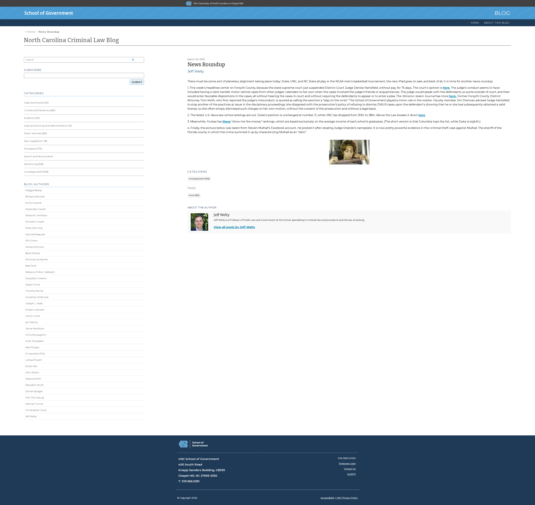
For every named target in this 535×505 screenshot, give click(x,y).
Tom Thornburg (34, 397)
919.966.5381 (191, 481)
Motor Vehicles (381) (35, 133)
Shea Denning (33, 228)
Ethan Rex (31, 366)
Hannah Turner (34, 404)
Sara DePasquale (35, 234)
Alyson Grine (32, 284)
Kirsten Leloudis (34, 309)
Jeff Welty (195, 71)
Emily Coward (33, 203)
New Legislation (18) (35, 141)
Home (31, 31)
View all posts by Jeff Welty (234, 227)
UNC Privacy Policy (347, 498)
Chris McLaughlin (35, 335)
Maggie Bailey (33, 190)
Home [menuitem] (475, 22)
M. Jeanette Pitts (35, 353)
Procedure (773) (33, 148)
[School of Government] (193, 444)
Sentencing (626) (33, 164)
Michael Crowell (34, 221)
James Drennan (34, 247)
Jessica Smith (33, 378)
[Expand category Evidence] (142, 118)
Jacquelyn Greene (35, 278)
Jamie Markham (34, 328)
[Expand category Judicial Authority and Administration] (142, 126)
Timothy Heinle (34, 291)
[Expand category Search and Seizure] (142, 156)
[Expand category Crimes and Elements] (142, 110)
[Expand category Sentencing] (142, 164)
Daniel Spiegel (34, 391)
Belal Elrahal (32, 253)
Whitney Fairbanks (36, 259)
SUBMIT (137, 82)
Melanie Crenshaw (36, 215)
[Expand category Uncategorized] (142, 172)
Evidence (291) (32, 118)
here (446, 87)
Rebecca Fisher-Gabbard (39, 272)
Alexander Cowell (35, 209)
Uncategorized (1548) (199, 179)
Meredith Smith (34, 385)
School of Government (48, 13)
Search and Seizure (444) (38, 156)
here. (453, 96)
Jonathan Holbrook (36, 297)
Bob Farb (30, 265)
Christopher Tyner (36, 410)
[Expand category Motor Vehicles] (142, 133)
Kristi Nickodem (34, 341)
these (226, 121)
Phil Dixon (31, 240)
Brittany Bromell (35, 196)
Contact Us (350, 468)
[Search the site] (132, 60)
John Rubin (32, 372)
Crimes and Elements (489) (39, 110)
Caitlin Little (32, 316)
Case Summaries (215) (36, 102)
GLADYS (351, 474)
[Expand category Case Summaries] (142, 103)
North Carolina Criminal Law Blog (71, 40)
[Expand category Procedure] (142, 149)
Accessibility (328, 498)
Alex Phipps (32, 347)
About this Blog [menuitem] (497, 22)
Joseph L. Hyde (34, 303)
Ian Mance (31, 322)
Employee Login (347, 463)
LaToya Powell (33, 360)
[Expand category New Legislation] (142, 141)
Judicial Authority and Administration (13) (48, 125)
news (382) (194, 195)
